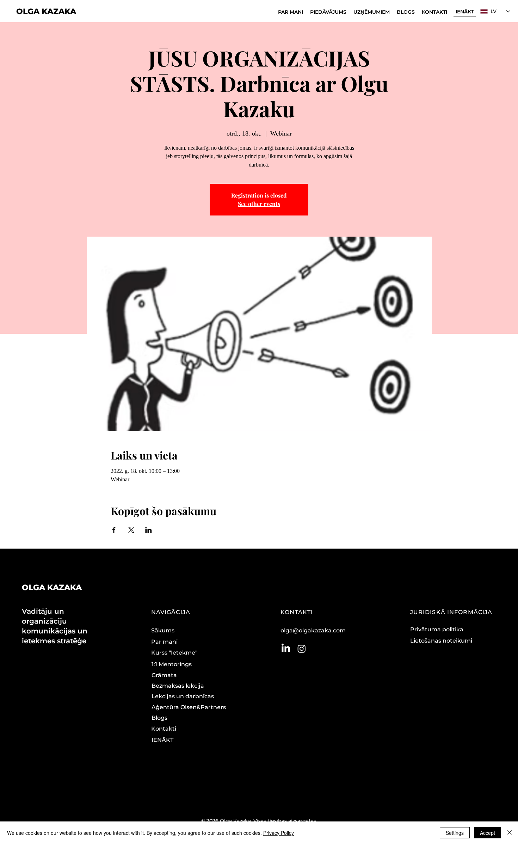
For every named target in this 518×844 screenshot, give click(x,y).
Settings (455, 832)
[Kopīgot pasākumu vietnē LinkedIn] (148, 530)
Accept (487, 832)
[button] (328, 12)
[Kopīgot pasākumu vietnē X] (131, 530)
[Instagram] (301, 648)
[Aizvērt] (509, 832)
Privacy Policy (278, 832)
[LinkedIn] (285, 648)
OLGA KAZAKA (46, 11)
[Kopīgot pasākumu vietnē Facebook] (114, 530)
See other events (259, 203)
